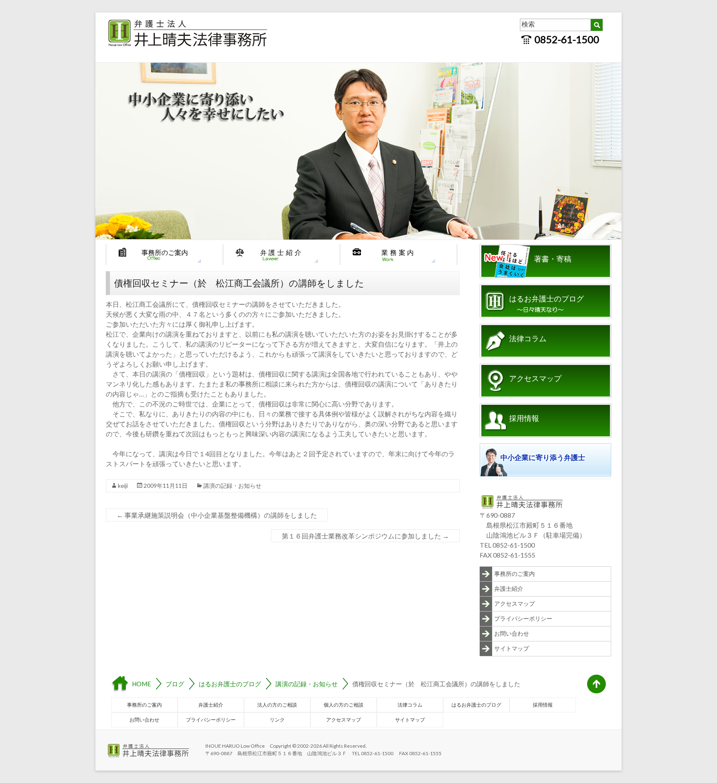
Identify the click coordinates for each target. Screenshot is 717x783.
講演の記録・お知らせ (232, 485)
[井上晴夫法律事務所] (189, 20)
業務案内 (398, 252)
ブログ (175, 684)
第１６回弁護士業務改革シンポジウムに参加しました (365, 536)
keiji (123, 485)
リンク (277, 720)
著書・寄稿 (552, 259)
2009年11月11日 (166, 485)
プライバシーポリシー (523, 618)
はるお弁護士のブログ (546, 299)
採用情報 (524, 418)
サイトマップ (511, 648)
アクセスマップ (535, 378)
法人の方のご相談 (277, 705)
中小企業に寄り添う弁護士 (542, 458)
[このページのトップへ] (596, 684)
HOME (141, 684)
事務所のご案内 (164, 252)
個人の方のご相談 (343, 705)
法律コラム (527, 339)
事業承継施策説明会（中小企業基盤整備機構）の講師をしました (217, 515)
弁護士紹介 (281, 252)
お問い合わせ (511, 633)
